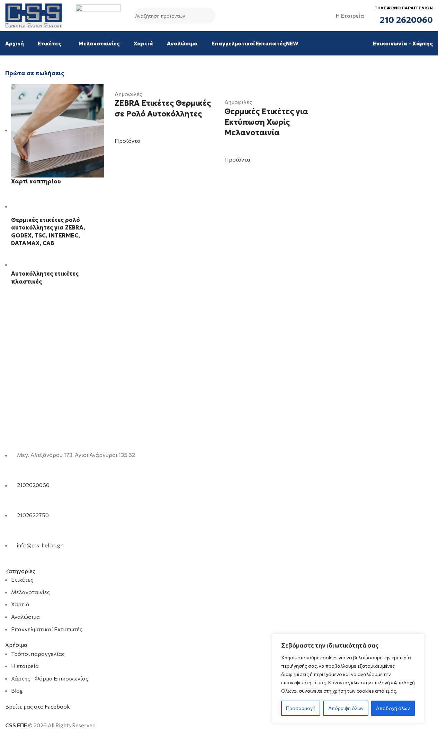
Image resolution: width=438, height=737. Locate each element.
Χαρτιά (20, 604)
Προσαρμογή (300, 708)
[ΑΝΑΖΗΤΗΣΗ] (207, 16)
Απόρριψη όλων (346, 708)
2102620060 (33, 485)
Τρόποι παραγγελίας (38, 653)
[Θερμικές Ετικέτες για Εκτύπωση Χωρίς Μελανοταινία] (273, 88)
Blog (17, 690)
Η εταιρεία (25, 665)
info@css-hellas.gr (40, 545)
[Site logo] (33, 14)
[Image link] (48, 437)
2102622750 (33, 515)
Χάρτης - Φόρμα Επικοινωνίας (49, 678)
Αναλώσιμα (25, 616)
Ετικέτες (22, 579)
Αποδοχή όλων (393, 708)
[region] (348, 678)
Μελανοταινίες (30, 592)
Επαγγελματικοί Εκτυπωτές (46, 629)
